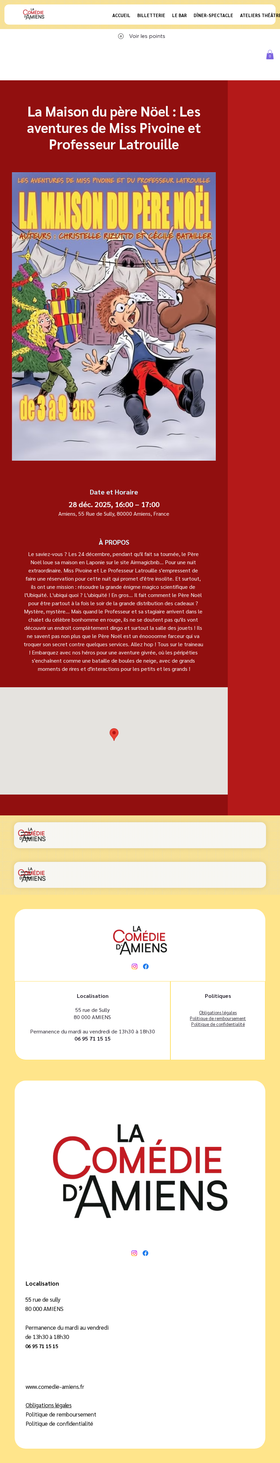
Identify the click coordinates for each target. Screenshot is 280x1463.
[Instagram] (134, 966)
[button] (270, 54)
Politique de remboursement (218, 1018)
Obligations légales (49, 1405)
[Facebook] (146, 966)
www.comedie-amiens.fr (55, 1386)
